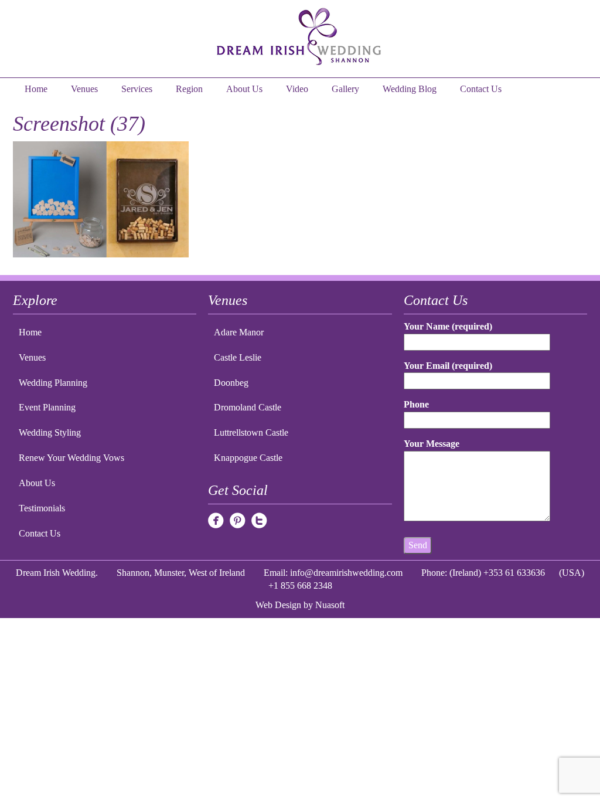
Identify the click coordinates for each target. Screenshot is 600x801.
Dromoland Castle (247, 407)
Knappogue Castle (248, 458)
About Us (244, 89)
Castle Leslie (237, 357)
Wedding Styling (50, 432)
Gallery (345, 89)
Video (297, 89)
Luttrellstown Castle (251, 432)
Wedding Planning (53, 383)
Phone (416, 404)
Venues (84, 89)
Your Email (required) (448, 366)
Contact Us (481, 89)
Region (189, 89)
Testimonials (42, 508)
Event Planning (47, 407)
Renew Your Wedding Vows (71, 458)
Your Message (431, 444)
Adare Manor (239, 332)
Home (36, 89)
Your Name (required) (448, 326)
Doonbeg (231, 383)
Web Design (278, 605)
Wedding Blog (410, 89)
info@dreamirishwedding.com (346, 573)
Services (136, 89)
